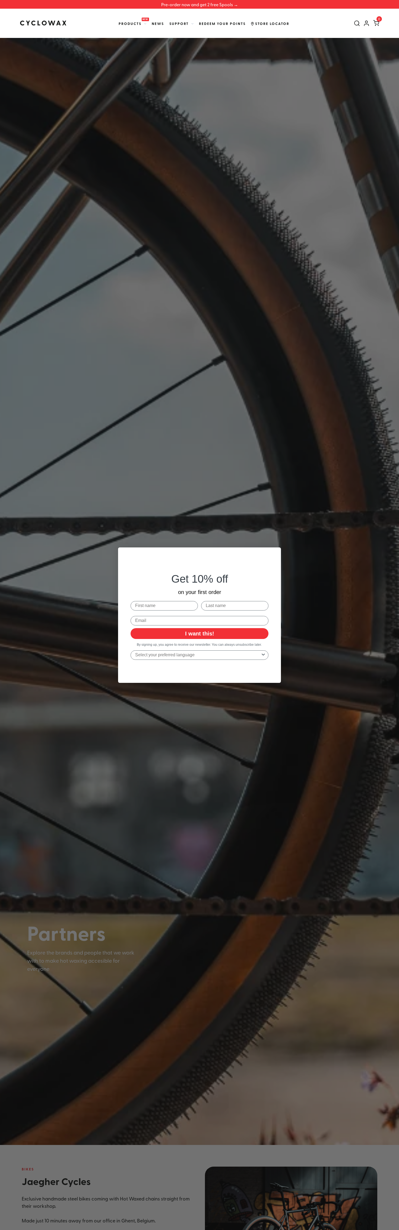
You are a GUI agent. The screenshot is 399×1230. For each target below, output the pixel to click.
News (158, 23)
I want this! (199, 633)
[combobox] (198, 654)
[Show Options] (263, 654)
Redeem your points (222, 23)
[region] (199, 4)
